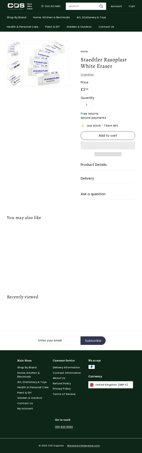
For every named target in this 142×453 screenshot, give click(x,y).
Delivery (87, 178)
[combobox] (86, 6)
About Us (59, 378)
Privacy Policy (62, 388)
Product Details (94, 164)
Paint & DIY (52, 27)
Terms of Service (64, 394)
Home (84, 51)
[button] (108, 145)
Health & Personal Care (22, 27)
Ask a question (93, 194)
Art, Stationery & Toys (91, 17)
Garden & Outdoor (79, 27)
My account (25, 408)
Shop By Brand (16, 17)
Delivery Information (66, 367)
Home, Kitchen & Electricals (51, 17)
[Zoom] (46, 63)
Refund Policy (62, 383)
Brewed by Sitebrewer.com (83, 445)
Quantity (87, 98)
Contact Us (106, 27)
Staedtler (87, 75)
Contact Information (67, 373)
